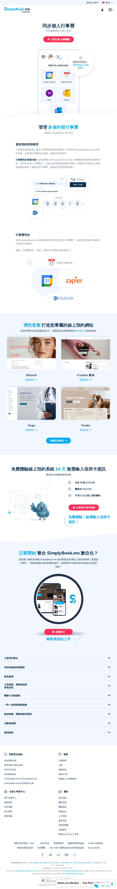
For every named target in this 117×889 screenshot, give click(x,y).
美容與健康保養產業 (14, 667)
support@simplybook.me (25, 871)
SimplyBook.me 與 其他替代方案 (19, 783)
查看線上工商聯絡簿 (67, 778)
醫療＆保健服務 (12, 695)
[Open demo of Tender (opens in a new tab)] (85, 403)
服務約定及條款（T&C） (25, 843)
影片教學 (8, 811)
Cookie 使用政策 (95, 843)
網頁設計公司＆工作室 (68, 834)
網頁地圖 (8, 816)
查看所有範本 (57, 440)
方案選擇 (62, 760)
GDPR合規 (44, 843)
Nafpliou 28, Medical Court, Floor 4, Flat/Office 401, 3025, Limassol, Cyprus (62, 862)
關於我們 (62, 802)
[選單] (110, 10)
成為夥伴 (62, 829)
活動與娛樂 (10, 723)
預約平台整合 (10, 769)
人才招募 (62, 816)
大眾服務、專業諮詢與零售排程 (15, 686)
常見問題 (8, 806)
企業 (60, 765)
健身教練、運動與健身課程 (18, 714)
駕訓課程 (8, 732)
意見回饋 (62, 797)
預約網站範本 (10, 774)
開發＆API (63, 774)
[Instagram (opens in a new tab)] (74, 855)
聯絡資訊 (62, 811)
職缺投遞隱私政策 (25, 847)
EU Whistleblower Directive (73, 873)
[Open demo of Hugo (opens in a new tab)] (31, 403)
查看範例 (30, 379)
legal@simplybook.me (73, 871)
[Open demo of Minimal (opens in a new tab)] (31, 353)
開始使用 (8, 802)
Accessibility (94, 847)
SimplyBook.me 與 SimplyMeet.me (20, 778)
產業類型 (62, 769)
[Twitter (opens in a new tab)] (50, 855)
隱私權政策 (59, 843)
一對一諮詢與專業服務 (15, 704)
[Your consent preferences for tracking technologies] (112, 884)
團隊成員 (62, 806)
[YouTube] (66, 855)
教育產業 (8, 676)
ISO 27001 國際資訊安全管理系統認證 (67, 847)
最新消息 (62, 820)
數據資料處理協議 (76, 843)
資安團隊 (41, 847)
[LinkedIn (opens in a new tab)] (58, 855)
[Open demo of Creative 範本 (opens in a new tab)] (85, 353)
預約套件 (79, 330)
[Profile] (102, 9)
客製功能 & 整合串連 (13, 765)
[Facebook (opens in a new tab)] (42, 855)
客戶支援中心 (10, 797)
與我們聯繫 (63, 825)
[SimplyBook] (17, 10)
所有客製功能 (10, 760)
